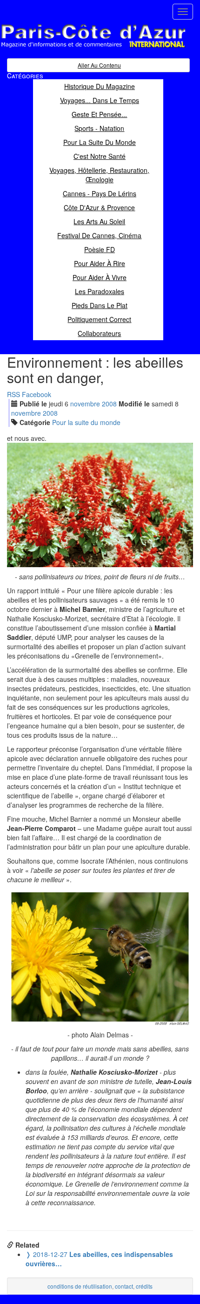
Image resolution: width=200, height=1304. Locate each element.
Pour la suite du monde (86, 422)
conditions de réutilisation (79, 1286)
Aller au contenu (99, 65)
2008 (109, 403)
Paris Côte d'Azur (72, 48)
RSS (13, 394)
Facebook (36, 394)
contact (124, 1286)
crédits (144, 1286)
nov (85, 403)
